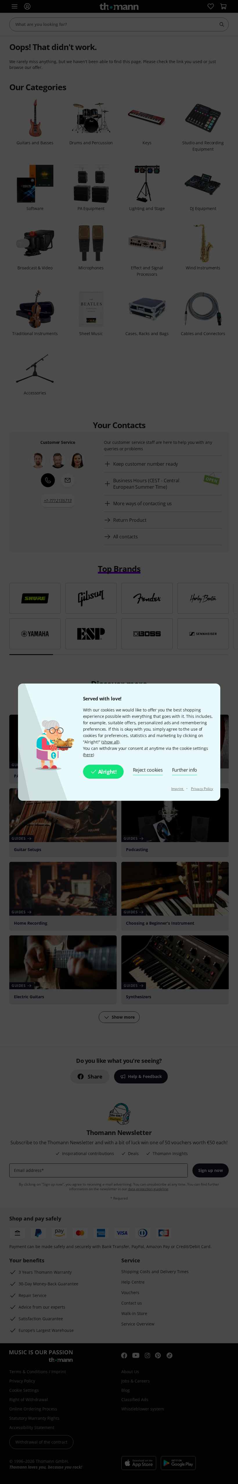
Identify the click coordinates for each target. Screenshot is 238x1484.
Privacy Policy (202, 788)
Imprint (177, 788)
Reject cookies (148, 770)
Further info (184, 770)
